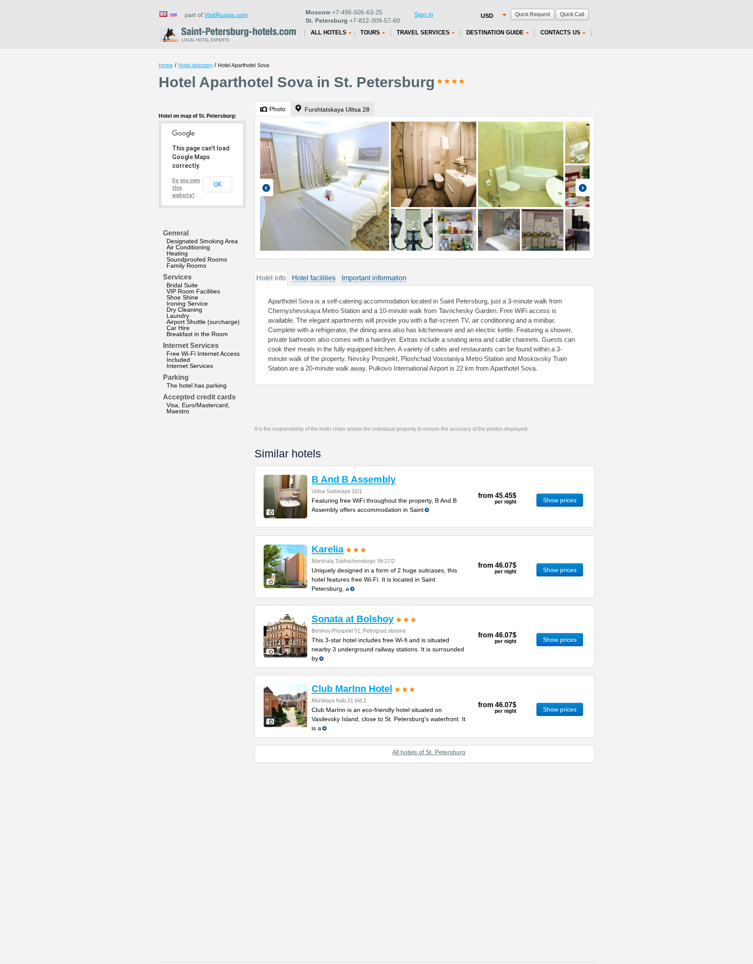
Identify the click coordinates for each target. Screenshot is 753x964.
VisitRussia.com (226, 14)
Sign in (423, 14)
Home (166, 65)
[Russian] (173, 13)
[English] (162, 13)
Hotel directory (195, 65)
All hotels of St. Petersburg (428, 752)
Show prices (560, 500)
